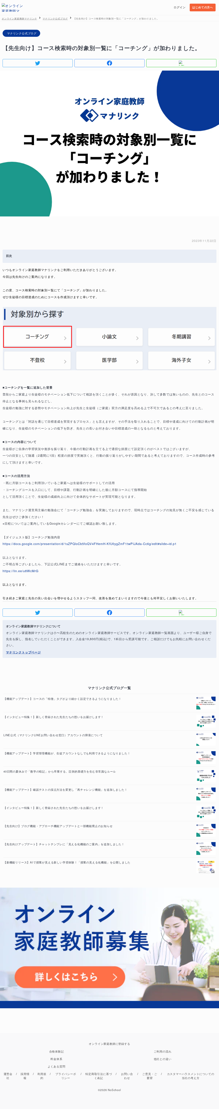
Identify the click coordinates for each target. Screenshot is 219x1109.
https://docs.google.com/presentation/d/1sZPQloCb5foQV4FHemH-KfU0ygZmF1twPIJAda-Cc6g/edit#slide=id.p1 (90, 543)
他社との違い (163, 1059)
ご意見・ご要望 (149, 1076)
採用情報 (25, 1076)
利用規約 (41, 1076)
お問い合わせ (127, 1076)
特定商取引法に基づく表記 (98, 1076)
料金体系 (56, 1059)
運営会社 (8, 1076)
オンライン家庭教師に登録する (109, 1044)
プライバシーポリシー (65, 1076)
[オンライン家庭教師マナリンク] (12, 7)
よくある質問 (56, 1066)
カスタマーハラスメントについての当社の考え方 (190, 1076)
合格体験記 (56, 1051)
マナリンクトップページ (23, 652)
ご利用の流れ (163, 1051)
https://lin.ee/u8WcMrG (20, 571)
